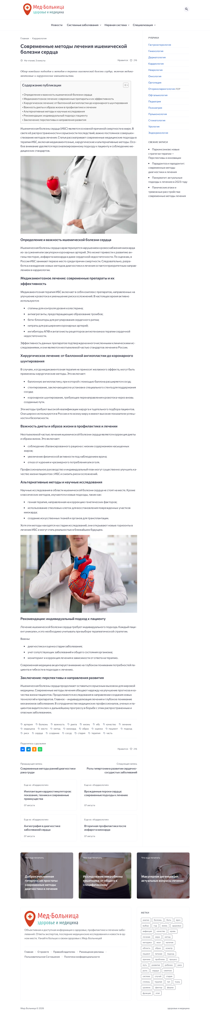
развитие (156, 965)
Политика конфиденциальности (82, 956)
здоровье (176, 925)
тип (168, 981)
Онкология (154, 76)
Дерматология (157, 57)
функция (147, 993)
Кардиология (156, 63)
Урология (154, 126)
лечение (126, 724)
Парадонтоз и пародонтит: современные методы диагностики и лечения (166, 168)
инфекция (147, 931)
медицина (29, 728)
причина (146, 959)
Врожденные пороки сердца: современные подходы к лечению (106, 793)
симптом (168, 970)
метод (57, 728)
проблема (160, 959)
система (146, 976)
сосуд (68, 733)
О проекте (43, 951)
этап (158, 993)
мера (157, 937)
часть (109, 733)
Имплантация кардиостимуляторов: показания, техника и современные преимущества (47, 795)
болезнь (43, 724)
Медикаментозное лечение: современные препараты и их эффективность (69, 98)
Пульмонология (157, 113)
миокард (71, 728)
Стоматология (156, 120)
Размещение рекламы (91, 951)
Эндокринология (158, 132)
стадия (81, 733)
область (146, 948)
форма (170, 987)
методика (147, 942)
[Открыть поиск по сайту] (187, 9)
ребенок (169, 965)
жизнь (86, 724)
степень (146, 981)
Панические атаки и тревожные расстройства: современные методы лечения (167, 191)
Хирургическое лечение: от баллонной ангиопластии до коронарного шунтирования (76, 103)
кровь (173, 931)
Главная (28, 951)
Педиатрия (154, 101)
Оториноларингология (164, 88)
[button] (124, 86)
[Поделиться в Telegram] (28, 749)
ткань (177, 981)
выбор (146, 925)
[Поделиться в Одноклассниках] (34, 749)
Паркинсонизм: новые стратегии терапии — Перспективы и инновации (164, 153)
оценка (99, 728)
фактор (158, 987)
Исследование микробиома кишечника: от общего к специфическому (103, 880)
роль (145, 970)
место (44, 728)
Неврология (155, 69)
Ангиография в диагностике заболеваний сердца (42, 827)
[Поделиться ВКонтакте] (22, 749)
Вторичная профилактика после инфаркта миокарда (105, 827)
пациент (113, 728)
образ (85, 728)
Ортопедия (154, 82)
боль (168, 920)
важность (59, 724)
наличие (169, 942)
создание (54, 733)
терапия (95, 733)
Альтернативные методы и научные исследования (54, 111)
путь (145, 965)
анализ (146, 920)
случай (158, 976)
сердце (39, 733)
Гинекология (155, 50)
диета (74, 724)
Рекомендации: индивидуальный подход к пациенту (56, 115)
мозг (159, 942)
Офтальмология (158, 95)
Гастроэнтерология (159, 44)
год (155, 925)
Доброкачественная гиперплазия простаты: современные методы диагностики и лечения (41, 882)
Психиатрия (155, 107)
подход (128, 728)
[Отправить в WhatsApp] (40, 749)
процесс (173, 959)
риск (26, 733)
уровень (147, 987)
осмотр (169, 948)
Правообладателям (64, 951)
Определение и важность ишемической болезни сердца (58, 94)
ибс (98, 724)
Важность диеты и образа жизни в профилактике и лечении (60, 107)
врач (178, 920)
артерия (28, 724)
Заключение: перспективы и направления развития (55, 119)
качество (111, 724)
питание (158, 954)
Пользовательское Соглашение (42, 956)
